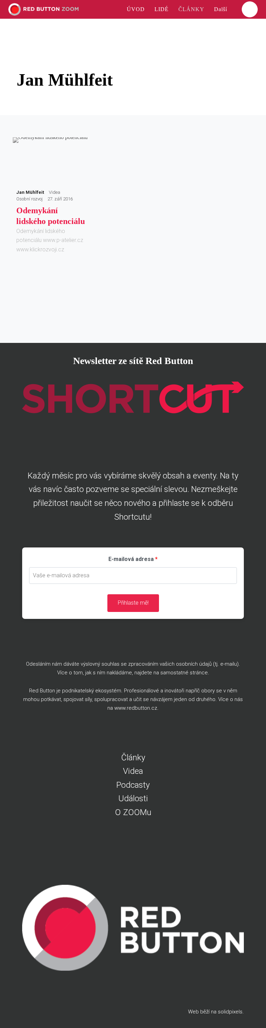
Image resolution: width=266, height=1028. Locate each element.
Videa (133, 771)
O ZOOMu (133, 812)
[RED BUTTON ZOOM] (43, 9)
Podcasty (133, 785)
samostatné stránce (184, 673)
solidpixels (230, 1012)
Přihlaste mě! (133, 602)
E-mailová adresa (131, 559)
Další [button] (221, 9)
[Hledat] (250, 9)
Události (133, 798)
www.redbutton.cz (135, 708)
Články (133, 757)
